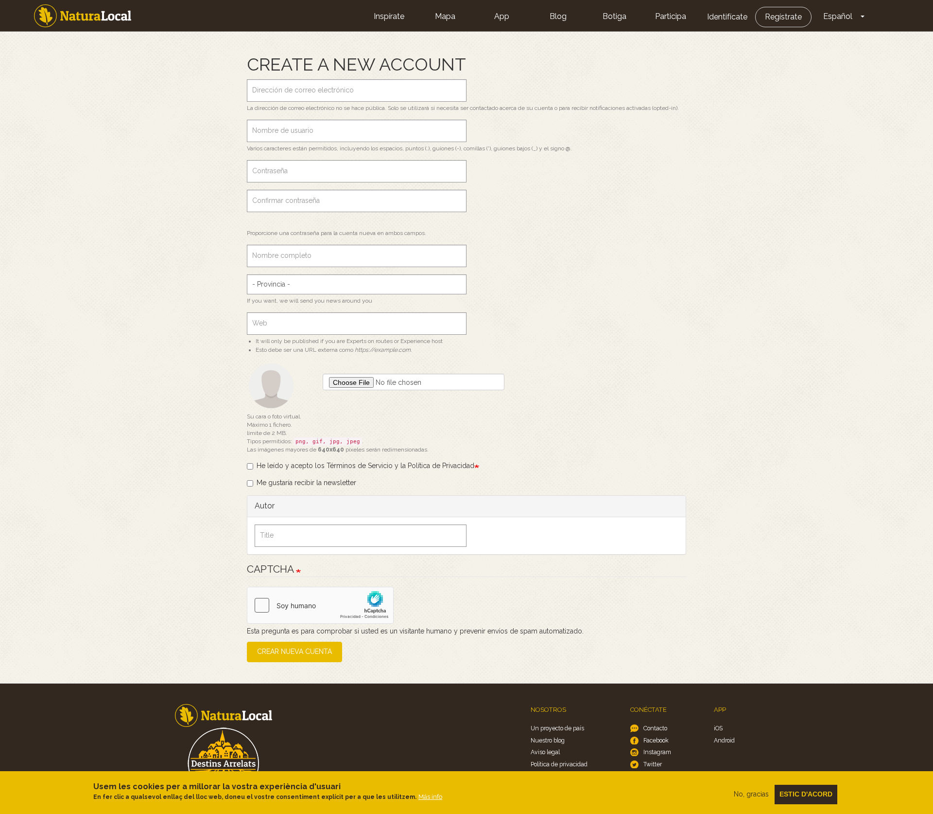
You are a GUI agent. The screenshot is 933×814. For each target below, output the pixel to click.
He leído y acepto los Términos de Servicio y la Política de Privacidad (365, 466)
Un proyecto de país (557, 728)
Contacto (655, 728)
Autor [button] (265, 505)
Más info (430, 796)
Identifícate (727, 16)
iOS (718, 728)
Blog (558, 16)
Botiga (614, 16)
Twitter (652, 764)
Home (82, 15)
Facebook (656, 740)
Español (837, 16)
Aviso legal (545, 752)
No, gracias (751, 794)
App (501, 16)
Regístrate (783, 16)
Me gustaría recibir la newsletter (306, 483)
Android (724, 740)
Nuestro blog (548, 740)
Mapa (445, 16)
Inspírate (389, 16)
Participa (670, 16)
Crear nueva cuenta (294, 651)
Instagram (657, 752)
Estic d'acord (805, 794)
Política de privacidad (559, 764)
